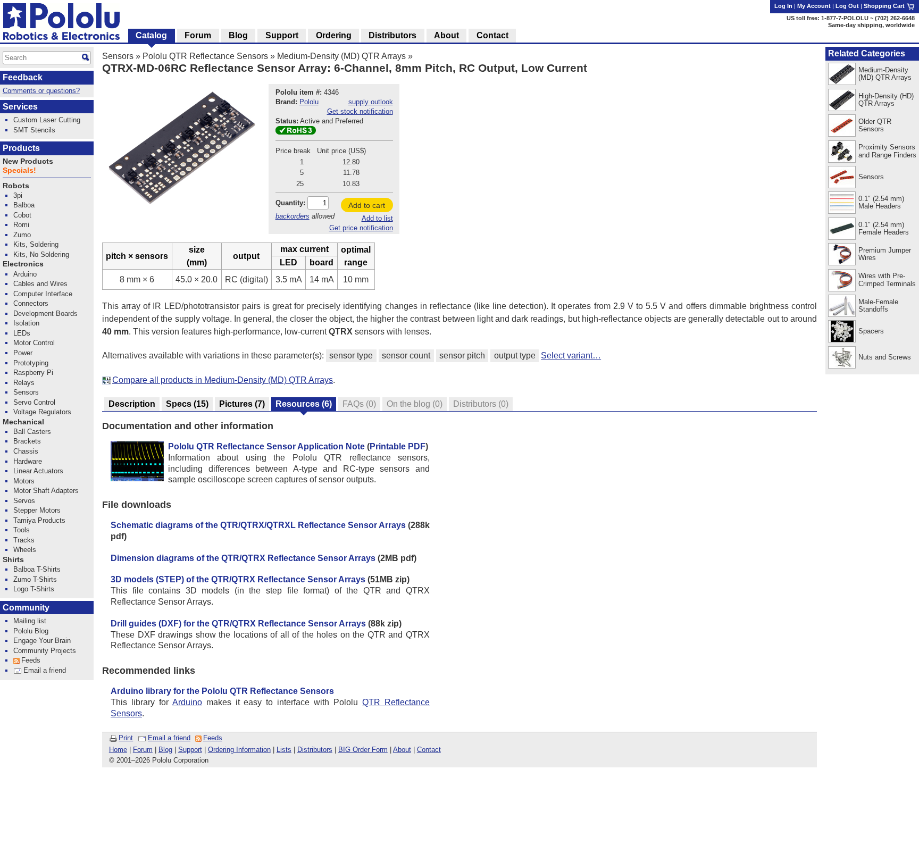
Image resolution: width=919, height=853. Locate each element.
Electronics (23, 264)
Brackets (27, 441)
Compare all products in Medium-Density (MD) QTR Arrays (222, 379)
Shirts (13, 560)
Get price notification (361, 228)
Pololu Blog (30, 631)
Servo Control (34, 402)
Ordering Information (239, 750)
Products (21, 148)
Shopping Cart (885, 6)
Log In (783, 6)
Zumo (22, 235)
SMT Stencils (34, 130)
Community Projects (44, 651)
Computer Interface (42, 294)
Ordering (334, 35)
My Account (814, 6)
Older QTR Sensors (874, 125)
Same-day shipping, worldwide (871, 25)
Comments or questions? (41, 91)
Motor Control (34, 343)
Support (190, 750)
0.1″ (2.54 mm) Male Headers (881, 202)
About (402, 750)
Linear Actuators (38, 471)
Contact (429, 750)
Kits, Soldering (36, 244)
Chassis (25, 451)
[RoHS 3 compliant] (295, 132)
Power (22, 353)
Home (118, 750)
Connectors (30, 303)
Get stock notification (360, 111)
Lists (284, 750)
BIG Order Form (363, 750)
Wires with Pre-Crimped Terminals (887, 279)
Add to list (377, 218)
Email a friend (169, 738)
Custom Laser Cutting (46, 120)
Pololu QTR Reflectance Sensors (205, 56)
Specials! (19, 170)
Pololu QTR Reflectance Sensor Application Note (266, 446)
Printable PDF (397, 446)
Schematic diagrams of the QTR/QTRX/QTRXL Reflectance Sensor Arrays (258, 525)
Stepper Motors (37, 510)
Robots (16, 186)
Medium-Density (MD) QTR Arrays (341, 56)
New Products (28, 161)
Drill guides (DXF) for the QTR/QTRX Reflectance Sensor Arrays (238, 623)
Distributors (314, 750)
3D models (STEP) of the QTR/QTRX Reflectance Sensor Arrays (238, 579)
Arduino (187, 702)
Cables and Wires (40, 284)
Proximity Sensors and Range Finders (887, 150)
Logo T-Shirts (33, 589)
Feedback (23, 77)
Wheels (24, 550)
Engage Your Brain (42, 641)
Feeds (212, 738)
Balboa (24, 205)
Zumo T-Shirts (35, 579)
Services (20, 106)
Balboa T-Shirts (37, 569)
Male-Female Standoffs (878, 305)
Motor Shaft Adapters (46, 491)
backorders (292, 216)
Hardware (27, 461)
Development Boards (45, 313)
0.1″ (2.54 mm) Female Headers (883, 228)
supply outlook (370, 102)
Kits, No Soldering (41, 254)
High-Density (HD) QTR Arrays (886, 99)
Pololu (309, 102)
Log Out (847, 6)
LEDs (21, 333)
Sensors (117, 56)
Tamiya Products (39, 520)
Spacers (871, 331)
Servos (24, 501)
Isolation (26, 323)
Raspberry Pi (33, 373)
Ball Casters (32, 432)
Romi (21, 225)
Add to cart (366, 205)
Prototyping (30, 363)
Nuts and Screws (884, 357)
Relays (24, 383)
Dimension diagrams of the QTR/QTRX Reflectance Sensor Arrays (243, 558)
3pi (17, 195)
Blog (165, 750)
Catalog (151, 35)
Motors (24, 481)
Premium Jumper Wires (884, 254)
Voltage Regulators (42, 412)
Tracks (24, 540)
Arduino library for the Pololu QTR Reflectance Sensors (222, 691)
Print (126, 738)
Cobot (22, 215)
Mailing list (29, 621)
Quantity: (290, 203)
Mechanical (23, 422)
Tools (21, 530)
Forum (143, 750)
